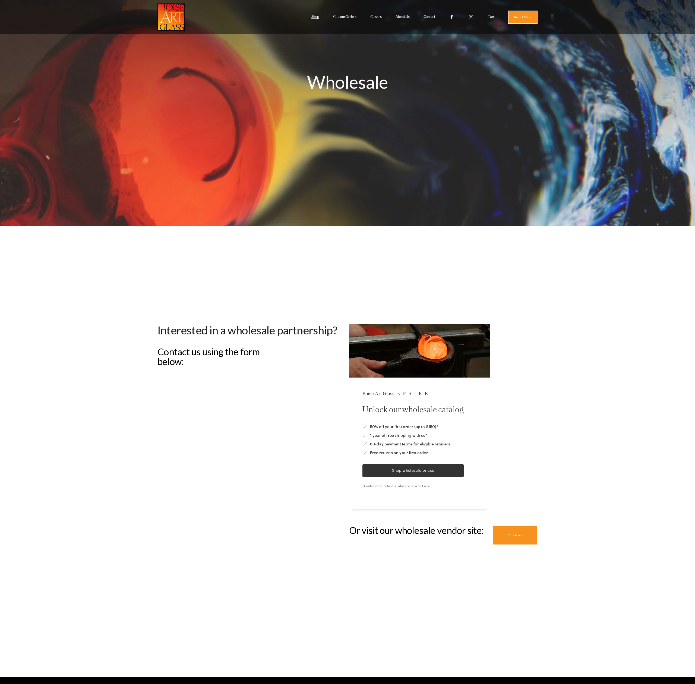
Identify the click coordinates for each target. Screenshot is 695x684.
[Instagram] (471, 17)
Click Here (515, 535)
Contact (429, 16)
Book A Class (522, 17)
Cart (491, 17)
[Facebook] (451, 17)
